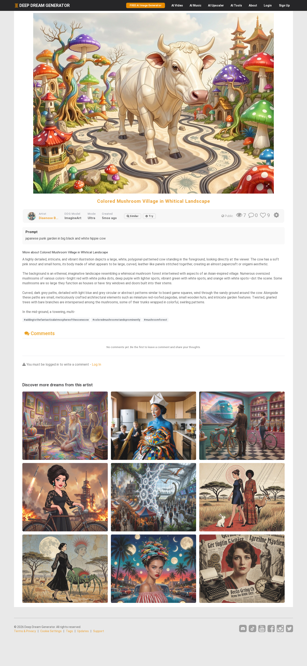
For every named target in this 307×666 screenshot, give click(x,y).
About (253, 5)
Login (268, 5)
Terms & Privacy (25, 631)
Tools (236, 5)
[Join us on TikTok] (252, 628)
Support (98, 631)
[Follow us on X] (289, 629)
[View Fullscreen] (268, 185)
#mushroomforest (155, 319)
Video (177, 5)
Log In (96, 364)
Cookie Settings (51, 631)
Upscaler (216, 5)
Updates (83, 631)
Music (195, 5)
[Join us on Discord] (243, 628)
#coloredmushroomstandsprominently (116, 319)
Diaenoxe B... (48, 218)
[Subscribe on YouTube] (261, 629)
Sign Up (284, 5)
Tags (69, 631)
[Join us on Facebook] (271, 629)
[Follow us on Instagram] (280, 629)
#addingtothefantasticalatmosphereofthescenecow (56, 319)
